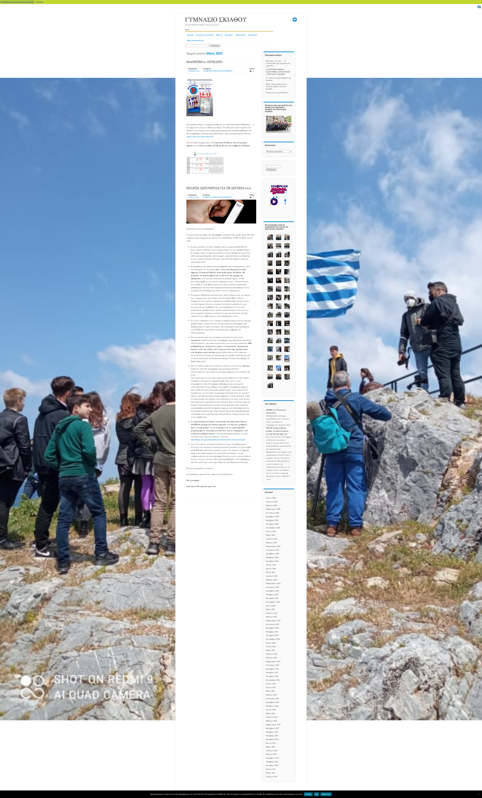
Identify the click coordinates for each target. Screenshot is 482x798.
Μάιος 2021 (270, 691)
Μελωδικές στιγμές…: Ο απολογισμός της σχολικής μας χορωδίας (278, 63)
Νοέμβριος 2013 (272, 735)
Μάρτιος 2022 (271, 657)
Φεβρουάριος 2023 (273, 620)
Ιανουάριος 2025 (272, 550)
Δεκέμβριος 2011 (272, 758)
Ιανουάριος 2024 (272, 587)
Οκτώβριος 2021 (272, 676)
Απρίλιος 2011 (271, 776)
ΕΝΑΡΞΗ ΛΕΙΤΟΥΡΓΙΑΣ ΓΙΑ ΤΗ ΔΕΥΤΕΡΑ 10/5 (218, 188)
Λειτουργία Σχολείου (205, 35)
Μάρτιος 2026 (271, 505)
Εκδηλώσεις (241, 35)
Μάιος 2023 (270, 609)
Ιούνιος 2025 (271, 531)
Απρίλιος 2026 (271, 501)
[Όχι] (479, 794)
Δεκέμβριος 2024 (272, 553)
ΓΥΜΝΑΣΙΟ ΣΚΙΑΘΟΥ (216, 19)
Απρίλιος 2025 (271, 539)
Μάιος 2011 (270, 773)
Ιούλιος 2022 (271, 643)
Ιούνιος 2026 (271, 498)
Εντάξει (308, 794)
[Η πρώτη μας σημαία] (278, 132)
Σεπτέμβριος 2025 (273, 527)
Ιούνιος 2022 (271, 646)
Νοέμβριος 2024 (272, 557)
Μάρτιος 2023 (271, 617)
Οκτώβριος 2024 (272, 561)
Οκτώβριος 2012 (272, 739)
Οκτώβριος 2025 (272, 524)
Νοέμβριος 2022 (272, 631)
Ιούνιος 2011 (271, 769)
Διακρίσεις (253, 35)
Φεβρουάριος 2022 (273, 661)
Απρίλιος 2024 (271, 576)
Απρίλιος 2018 (271, 717)
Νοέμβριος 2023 (272, 594)
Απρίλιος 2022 (271, 654)
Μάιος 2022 (270, 650)
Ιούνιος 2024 (271, 568)
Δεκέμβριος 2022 (272, 628)
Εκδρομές (229, 35)
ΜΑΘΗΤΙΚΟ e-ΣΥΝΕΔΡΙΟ (204, 62)
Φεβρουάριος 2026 (273, 509)
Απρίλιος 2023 (271, 613)
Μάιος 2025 (270, 535)
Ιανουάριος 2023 (272, 624)
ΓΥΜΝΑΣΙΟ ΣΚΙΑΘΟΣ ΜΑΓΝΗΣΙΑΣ (218, 71)
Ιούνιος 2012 (271, 743)
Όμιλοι (219, 35)
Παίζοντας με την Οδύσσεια (277, 92)
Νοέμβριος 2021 (272, 672)
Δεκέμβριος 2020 (272, 702)
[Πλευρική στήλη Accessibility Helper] (479, 7)
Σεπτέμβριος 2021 (273, 680)
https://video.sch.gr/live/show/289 (200, 136)
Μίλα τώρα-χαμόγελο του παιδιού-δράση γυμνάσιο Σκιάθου (276, 86)
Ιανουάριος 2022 (272, 665)
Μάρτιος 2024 (271, 580)
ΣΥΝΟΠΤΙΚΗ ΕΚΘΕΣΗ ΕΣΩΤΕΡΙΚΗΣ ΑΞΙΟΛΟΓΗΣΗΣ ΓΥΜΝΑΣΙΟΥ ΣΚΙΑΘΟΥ (278, 71)
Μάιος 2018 (270, 713)
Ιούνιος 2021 (271, 687)
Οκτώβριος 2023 (272, 598)
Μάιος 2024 (270, 572)
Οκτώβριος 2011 (272, 765)
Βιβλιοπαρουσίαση (195, 40)
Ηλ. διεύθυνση (295, 20)
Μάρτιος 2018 (271, 721)
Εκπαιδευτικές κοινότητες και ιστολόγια (17, 2)
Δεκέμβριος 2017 (272, 728)
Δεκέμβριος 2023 (272, 591)
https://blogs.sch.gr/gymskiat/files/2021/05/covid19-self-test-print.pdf (218, 439)
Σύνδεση (39, 2)
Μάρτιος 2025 (271, 542)
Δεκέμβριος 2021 (272, 669)
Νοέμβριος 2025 (272, 520)
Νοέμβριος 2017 (272, 732)
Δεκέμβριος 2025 (272, 516)
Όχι (316, 794)
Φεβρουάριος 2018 (273, 724)
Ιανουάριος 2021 (272, 698)
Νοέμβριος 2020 (272, 706)
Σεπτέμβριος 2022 (273, 639)
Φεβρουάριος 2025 (273, 546)
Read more (326, 794)
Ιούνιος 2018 (271, 709)
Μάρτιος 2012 (271, 754)
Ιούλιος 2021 (271, 683)
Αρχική (190, 35)
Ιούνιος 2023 (271, 605)
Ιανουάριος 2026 (272, 513)
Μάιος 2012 (270, 747)
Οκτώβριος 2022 (272, 635)
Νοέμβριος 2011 (272, 761)
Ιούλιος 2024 (271, 565)
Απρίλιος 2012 (271, 750)
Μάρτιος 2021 (271, 695)
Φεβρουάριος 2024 (273, 583)
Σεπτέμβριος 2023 (273, 602)
